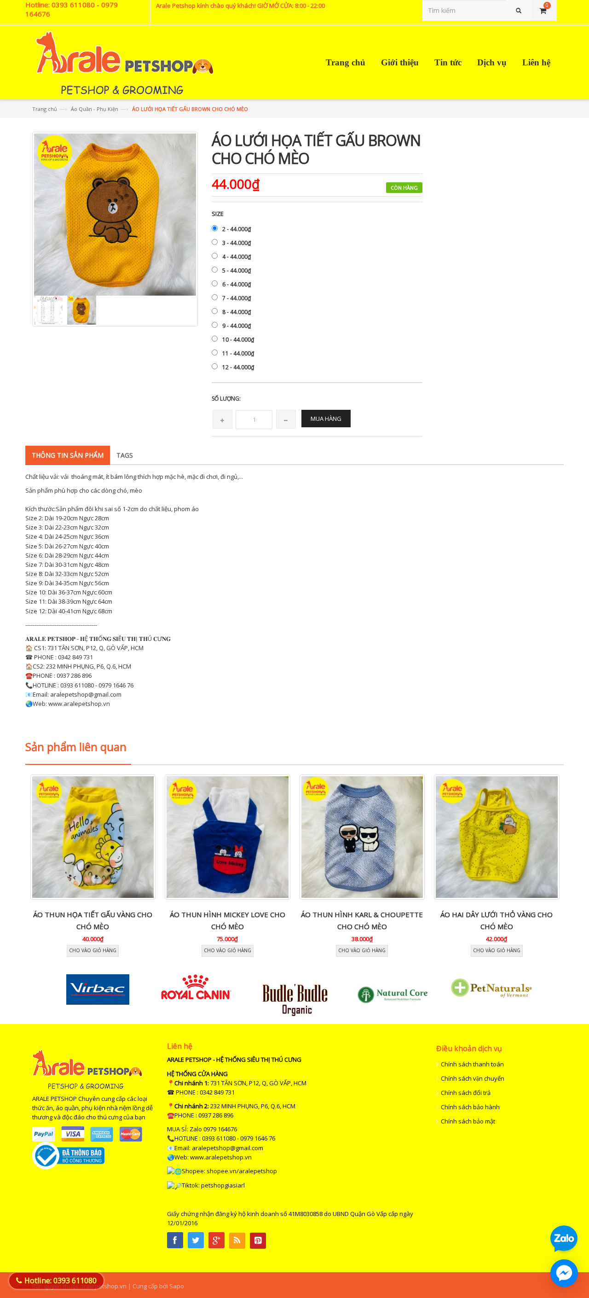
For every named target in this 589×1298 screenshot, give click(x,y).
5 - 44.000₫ (236, 270)
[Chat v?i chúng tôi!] (564, 1273)
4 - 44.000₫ (236, 257)
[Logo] (87, 1069)
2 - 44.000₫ (236, 229)
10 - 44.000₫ (238, 339)
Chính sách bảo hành (470, 1107)
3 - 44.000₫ (236, 243)
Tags (124, 455)
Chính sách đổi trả (466, 1092)
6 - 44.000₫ (236, 284)
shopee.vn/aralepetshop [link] (242, 1171)
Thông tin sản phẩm (68, 455)
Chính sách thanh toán (472, 1064)
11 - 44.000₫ (238, 353)
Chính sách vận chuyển (472, 1078)
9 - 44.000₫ (236, 326)
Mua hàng (326, 418)
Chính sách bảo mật (468, 1121)
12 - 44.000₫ (238, 367)
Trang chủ (44, 108)
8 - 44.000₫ (236, 312)
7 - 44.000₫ (236, 298)
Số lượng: (226, 398)
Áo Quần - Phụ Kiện (94, 108)
